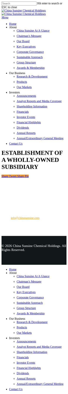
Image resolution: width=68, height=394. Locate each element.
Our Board (23, 41)
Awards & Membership (31, 67)
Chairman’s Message (29, 36)
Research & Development (32, 76)
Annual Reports (26, 133)
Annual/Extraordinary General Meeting (40, 138)
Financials (23, 111)
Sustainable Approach (30, 57)
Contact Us (15, 143)
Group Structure (26, 62)
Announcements (26, 95)
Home (12, 23)
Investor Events (26, 117)
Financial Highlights (29, 122)
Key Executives (26, 46)
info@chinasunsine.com (25, 217)
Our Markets (24, 87)
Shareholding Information (32, 106)
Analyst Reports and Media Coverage (39, 101)
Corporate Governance (30, 51)
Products (22, 81)
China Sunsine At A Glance (33, 30)
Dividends (23, 127)
